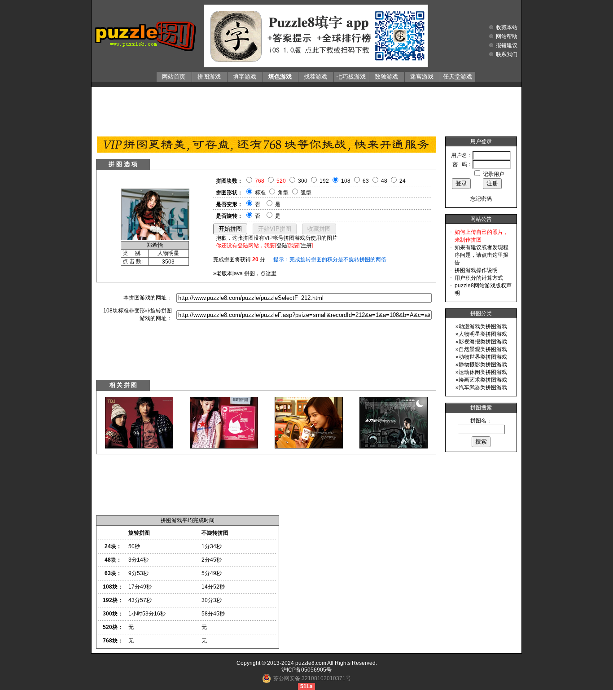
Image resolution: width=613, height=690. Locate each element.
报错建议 (506, 45)
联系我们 (506, 54)
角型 (283, 192)
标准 (260, 192)
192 (324, 181)
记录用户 (493, 174)
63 (366, 181)
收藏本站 (506, 27)
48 (384, 181)
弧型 (306, 192)
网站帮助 (506, 36)
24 (402, 181)
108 (345, 181)
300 (302, 181)
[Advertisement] (306, 109)
